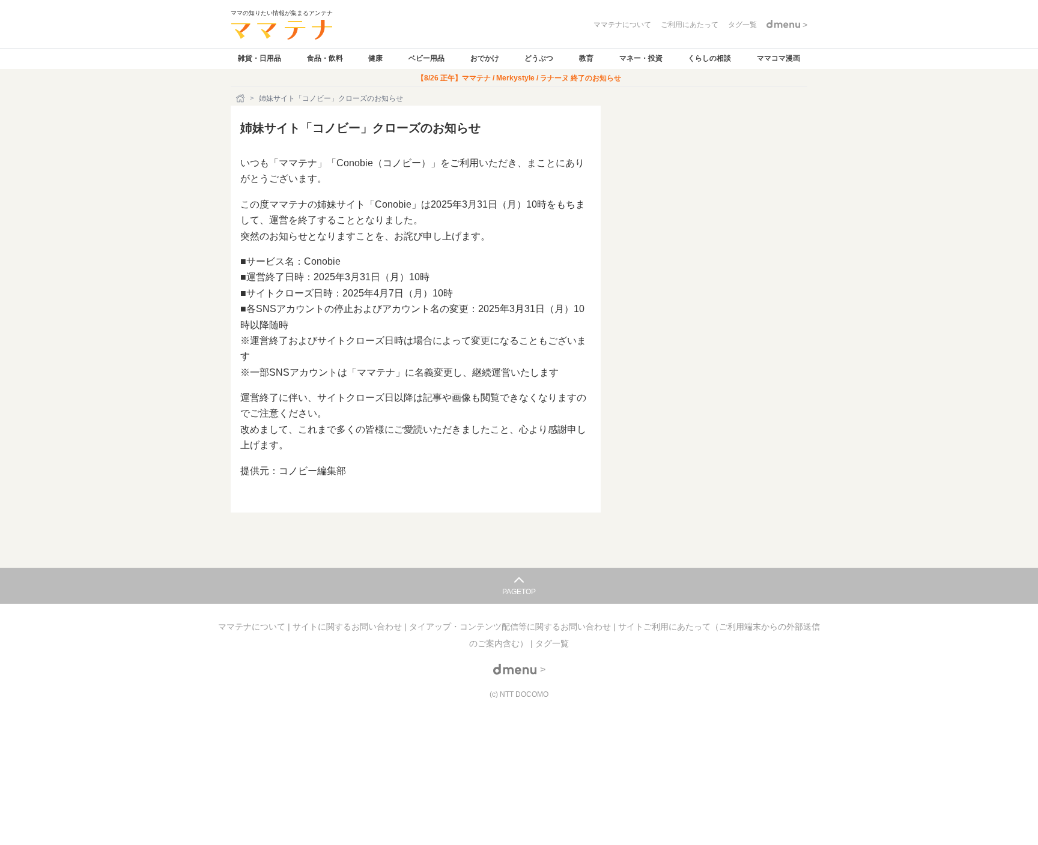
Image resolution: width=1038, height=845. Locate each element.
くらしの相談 (709, 58)
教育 (586, 58)
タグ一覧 (552, 643)
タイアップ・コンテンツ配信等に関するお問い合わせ (511, 626)
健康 (375, 58)
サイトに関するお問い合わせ (348, 626)
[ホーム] (241, 98)
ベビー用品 (426, 58)
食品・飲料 (325, 58)
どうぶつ (538, 58)
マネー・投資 (641, 58)
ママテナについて (253, 626)
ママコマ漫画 (778, 58)
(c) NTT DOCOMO (519, 694)
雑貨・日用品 (259, 58)
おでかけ (484, 58)
